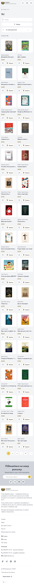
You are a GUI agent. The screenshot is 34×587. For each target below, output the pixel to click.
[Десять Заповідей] (25, 292)
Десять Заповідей (23, 303)
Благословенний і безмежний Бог (8, 249)
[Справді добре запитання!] (8, 100)
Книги (2, 522)
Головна (4, 9)
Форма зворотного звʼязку (8, 532)
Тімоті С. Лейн (9, 411)
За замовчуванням (11, 30)
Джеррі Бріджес (5, 55)
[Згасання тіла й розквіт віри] (8, 155)
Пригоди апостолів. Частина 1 (25, 331)
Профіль (5, 536)
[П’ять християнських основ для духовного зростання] (25, 374)
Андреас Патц (21, 411)
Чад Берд (20, 137)
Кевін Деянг (20, 301)
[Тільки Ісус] (8, 292)
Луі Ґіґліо (20, 55)
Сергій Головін (4, 329)
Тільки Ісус (4, 303)
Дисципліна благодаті (7, 57)
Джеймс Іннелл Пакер (23, 219)
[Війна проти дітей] (8, 210)
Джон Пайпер (4, 438)
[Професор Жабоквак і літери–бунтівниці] (25, 100)
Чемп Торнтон (4, 274)
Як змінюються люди (7, 413)
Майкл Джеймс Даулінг (23, 110)
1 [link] (8, 453)
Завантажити (6, 576)
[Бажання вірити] (25, 155)
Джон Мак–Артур (5, 219)
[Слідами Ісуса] (8, 128)
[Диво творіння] (25, 46)
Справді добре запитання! (8, 112)
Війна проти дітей (6, 221)
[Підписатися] (29, 476)
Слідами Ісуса (5, 139)
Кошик (5, 539)
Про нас (3, 529)
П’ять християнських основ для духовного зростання (25, 386)
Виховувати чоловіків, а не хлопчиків (8, 84)
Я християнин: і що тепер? (25, 249)
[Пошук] (3, 19)
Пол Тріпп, (3, 411)
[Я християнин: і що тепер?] (25, 237)
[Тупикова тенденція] (25, 265)
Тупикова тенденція (23, 276)
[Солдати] (25, 402)
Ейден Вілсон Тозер (6, 192)
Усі (8, 9)
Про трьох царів (22, 441)
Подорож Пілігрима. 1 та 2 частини (8, 358)
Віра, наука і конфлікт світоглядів (8, 331)
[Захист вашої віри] (25, 183)
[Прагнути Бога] (8, 183)
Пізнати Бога (21, 221)
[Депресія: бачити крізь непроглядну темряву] (25, 73)
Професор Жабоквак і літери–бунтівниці (25, 112)
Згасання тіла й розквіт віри (8, 166)
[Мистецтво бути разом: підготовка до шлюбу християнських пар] (8, 429)
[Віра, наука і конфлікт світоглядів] (8, 320)
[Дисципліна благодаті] (8, 46)
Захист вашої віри (23, 194)
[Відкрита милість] (25, 128)
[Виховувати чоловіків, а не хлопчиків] (8, 73)
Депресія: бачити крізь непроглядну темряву (25, 84)
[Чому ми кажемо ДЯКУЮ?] (8, 265)
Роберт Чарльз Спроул (6, 110)
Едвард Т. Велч (21, 82)
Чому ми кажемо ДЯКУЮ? (8, 276)
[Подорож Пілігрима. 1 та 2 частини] (8, 347)
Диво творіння (22, 57)
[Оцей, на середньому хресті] (25, 347)
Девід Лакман (21, 329)
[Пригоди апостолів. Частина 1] (25, 320)
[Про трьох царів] (25, 429)
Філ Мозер (20, 274)
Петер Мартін (4, 137)
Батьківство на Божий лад (8, 386)
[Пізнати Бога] (25, 210)
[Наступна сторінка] (31, 453)
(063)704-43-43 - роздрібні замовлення (14, 553)
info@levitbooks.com (8, 556)
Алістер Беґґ (21, 356)
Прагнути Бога (5, 194)
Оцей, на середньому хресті (25, 358)
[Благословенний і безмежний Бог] (8, 237)
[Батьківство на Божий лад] (8, 374)
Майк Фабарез (4, 82)
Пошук (5, 542)
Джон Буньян (4, 356)
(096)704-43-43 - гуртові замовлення (13, 550)
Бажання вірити (22, 166)
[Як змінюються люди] (8, 402)
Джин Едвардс (21, 438)
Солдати (20, 413)
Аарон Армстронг (22, 247)
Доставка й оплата (6, 525)
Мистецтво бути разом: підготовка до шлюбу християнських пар (8, 441)
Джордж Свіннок (5, 164)
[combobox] (17, 19)
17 (25, 453)
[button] (31, 3)
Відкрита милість (22, 139)
